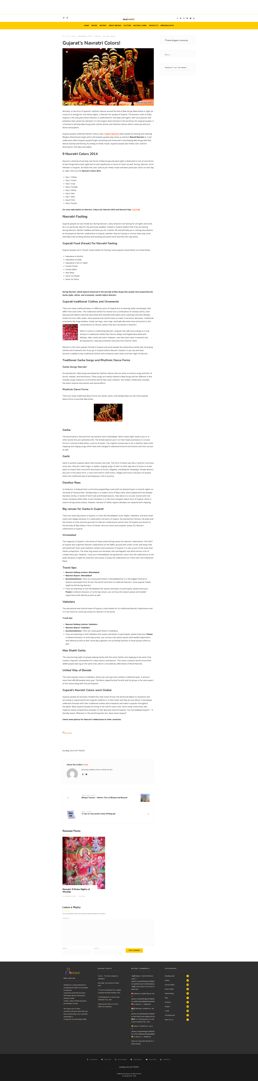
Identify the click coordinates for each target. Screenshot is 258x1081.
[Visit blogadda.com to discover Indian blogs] (177, 54)
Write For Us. (169, 1020)
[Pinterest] (187, 18)
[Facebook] (177, 18)
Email (96, 948)
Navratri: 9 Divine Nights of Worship (76, 890)
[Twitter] (180, 18)
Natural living (140, 25)
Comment (66, 918)
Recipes (103, 25)
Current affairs (170, 985)
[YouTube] (190, 18)
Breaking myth (167, 25)
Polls (166, 998)
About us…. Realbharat (143, 1004)
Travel (94, 25)
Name (64, 948)
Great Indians (115, 25)
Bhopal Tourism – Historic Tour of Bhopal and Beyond (104, 796)
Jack (73, 36)
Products (153, 25)
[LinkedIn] (193, 18)
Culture (127, 25)
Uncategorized (170, 1015)
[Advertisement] (129, 6)
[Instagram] (183, 18)
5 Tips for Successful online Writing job (98, 813)
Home (86, 25)
